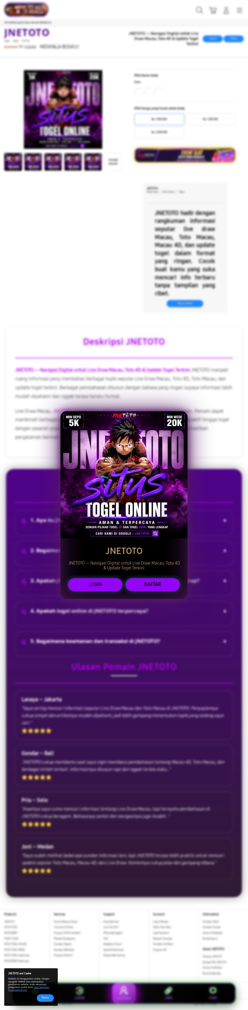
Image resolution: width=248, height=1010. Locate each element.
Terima (45, 997)
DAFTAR (152, 584)
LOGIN (95, 584)
